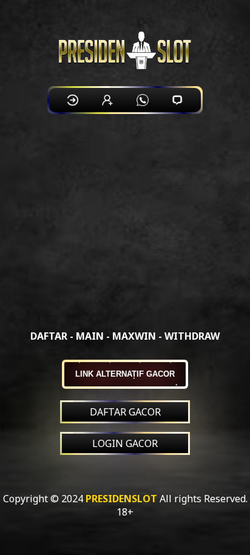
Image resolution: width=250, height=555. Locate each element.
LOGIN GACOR (125, 443)
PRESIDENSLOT (121, 498)
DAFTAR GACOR (125, 412)
